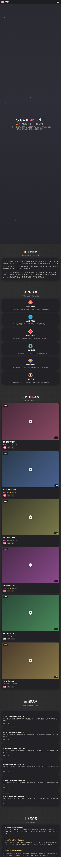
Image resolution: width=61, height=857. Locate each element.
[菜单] (58, 2)
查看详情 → (6, 723)
